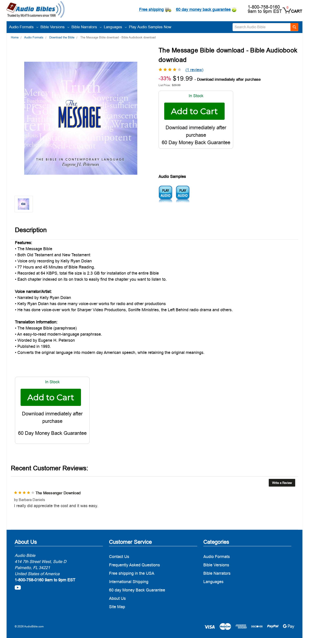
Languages (113, 27)
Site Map (117, 607)
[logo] (35, 10)
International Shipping (128, 581)
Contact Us (119, 556)
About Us (117, 598)
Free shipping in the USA (131, 573)
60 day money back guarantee (203, 9)
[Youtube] (18, 587)
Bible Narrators (84, 27)
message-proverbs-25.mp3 (165, 194)
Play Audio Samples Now (150, 27)
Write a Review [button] (282, 483)
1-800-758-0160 (264, 7)
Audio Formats (22, 27)
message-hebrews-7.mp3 (183, 194)
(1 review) (194, 70)
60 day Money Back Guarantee (137, 590)
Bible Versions (53, 27)
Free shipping (151, 9)
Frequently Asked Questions (134, 565)
